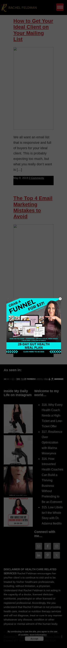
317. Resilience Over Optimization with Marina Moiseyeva (52, 442)
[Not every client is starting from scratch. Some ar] (18, 481)
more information (38, 634)
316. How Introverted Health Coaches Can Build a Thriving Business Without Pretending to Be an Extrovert (52, 480)
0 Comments (36, 177)
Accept (34, 638)
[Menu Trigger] (60, 7)
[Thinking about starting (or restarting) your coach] (18, 512)
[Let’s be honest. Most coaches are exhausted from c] (18, 419)
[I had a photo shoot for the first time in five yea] (18, 449)
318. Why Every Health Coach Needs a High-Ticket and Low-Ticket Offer (52, 415)
